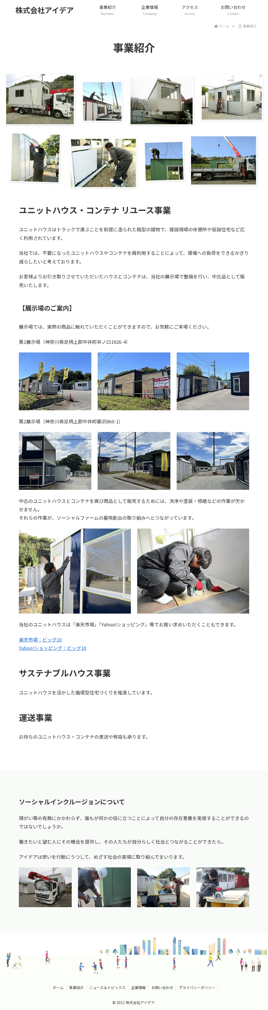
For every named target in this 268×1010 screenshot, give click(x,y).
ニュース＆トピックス (107, 987)
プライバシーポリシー (197, 987)
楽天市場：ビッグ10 (40, 639)
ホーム (58, 987)
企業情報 (138, 987)
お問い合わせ (162, 987)
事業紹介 (76, 987)
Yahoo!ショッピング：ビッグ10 (52, 647)
